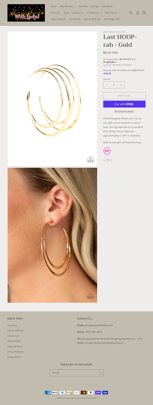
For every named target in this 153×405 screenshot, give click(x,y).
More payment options (124, 111)
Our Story (12, 325)
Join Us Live (13, 336)
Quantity (107, 79)
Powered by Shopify (88, 398)
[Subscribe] (100, 372)
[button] (67, 6)
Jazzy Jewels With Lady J (72, 398)
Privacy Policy (14, 357)
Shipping (107, 65)
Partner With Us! (15, 331)
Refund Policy (14, 341)
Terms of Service (15, 352)
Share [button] (109, 160)
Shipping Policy (14, 346)
